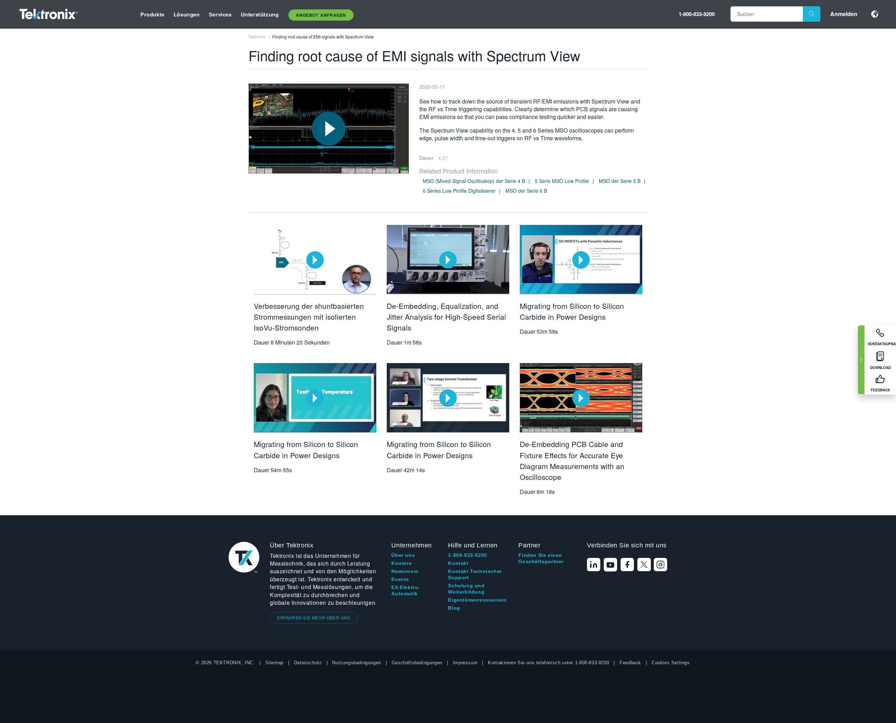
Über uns (403, 555)
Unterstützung (260, 14)
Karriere (401, 563)
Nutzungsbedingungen (356, 662)
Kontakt (458, 563)
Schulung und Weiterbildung (466, 589)
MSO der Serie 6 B (526, 190)
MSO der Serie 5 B (619, 180)
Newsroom (404, 571)
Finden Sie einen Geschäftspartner (541, 558)
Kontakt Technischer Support (475, 574)
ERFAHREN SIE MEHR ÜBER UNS (313, 618)
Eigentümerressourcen (477, 600)
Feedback (630, 662)
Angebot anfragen (321, 15)
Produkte (152, 14)
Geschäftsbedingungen (417, 662)
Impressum (465, 662)
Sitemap (274, 662)
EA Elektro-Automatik (405, 590)
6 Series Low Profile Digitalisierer (459, 190)
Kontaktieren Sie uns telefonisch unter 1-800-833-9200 (548, 662)
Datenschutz (308, 662)
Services (220, 14)
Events (400, 579)
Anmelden (844, 14)
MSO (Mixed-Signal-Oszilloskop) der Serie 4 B (474, 180)
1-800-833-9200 (697, 14)
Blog (454, 608)
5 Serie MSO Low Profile (562, 180)
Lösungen (187, 14)
